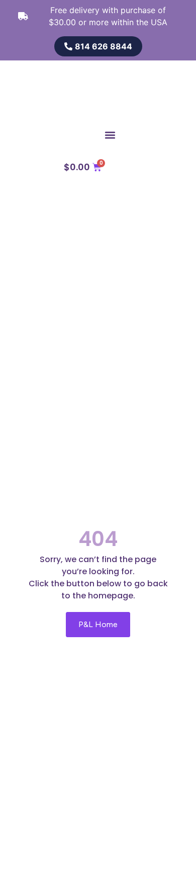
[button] (110, 134)
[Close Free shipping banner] (186, 11)
